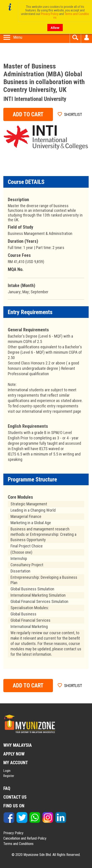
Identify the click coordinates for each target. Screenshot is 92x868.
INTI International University (34, 99)
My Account (86, 37)
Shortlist (73, 114)
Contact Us (15, 797)
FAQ (6, 788)
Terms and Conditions (18, 844)
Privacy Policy (13, 833)
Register (8, 776)
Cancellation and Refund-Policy (24, 838)
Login (6, 771)
